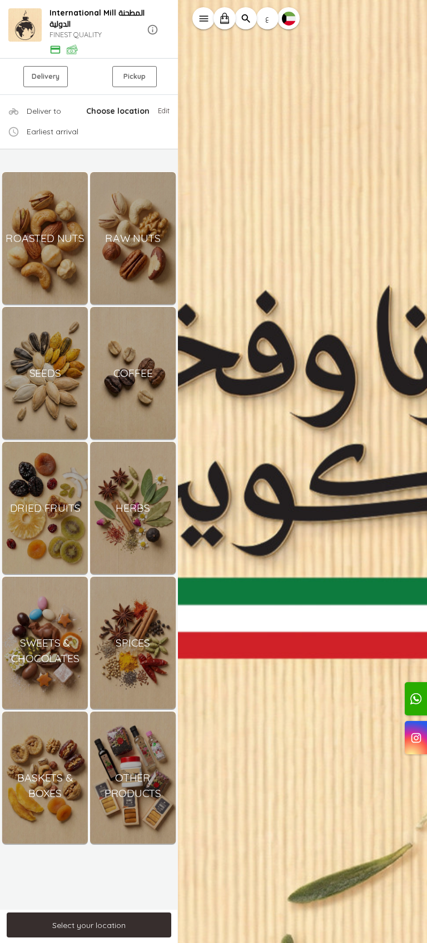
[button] (89, 30)
